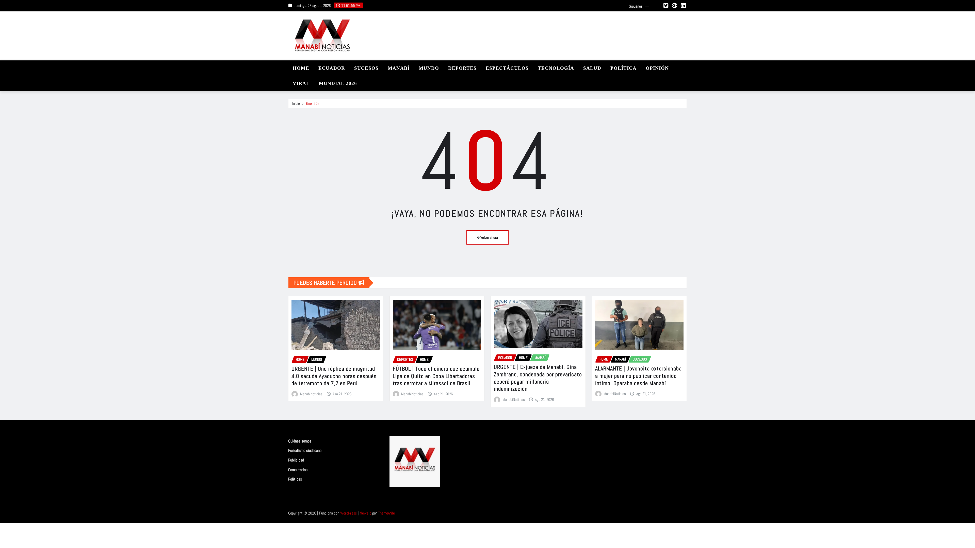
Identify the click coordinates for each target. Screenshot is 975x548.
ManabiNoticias (311, 393)
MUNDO (429, 68)
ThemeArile (386, 513)
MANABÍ (399, 68)
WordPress (348, 513)
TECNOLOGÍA (556, 68)
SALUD (592, 68)
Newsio (365, 513)
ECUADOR (331, 68)
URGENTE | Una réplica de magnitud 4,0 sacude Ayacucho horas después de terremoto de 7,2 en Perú (334, 376)
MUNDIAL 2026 (338, 83)
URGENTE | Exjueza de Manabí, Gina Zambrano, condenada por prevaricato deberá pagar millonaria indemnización (538, 377)
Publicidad (296, 460)
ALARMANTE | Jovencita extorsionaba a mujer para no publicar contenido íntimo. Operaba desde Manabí (638, 375)
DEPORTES (462, 68)
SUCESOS (366, 68)
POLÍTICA (623, 68)
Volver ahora (489, 237)
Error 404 (313, 103)
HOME (301, 68)
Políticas (295, 479)
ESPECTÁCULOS (507, 68)
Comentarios (297, 469)
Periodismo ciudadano (304, 450)
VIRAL (301, 83)
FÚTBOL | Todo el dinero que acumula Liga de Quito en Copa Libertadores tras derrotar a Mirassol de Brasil (436, 376)
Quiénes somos (299, 441)
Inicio (296, 103)
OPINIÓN (657, 68)
